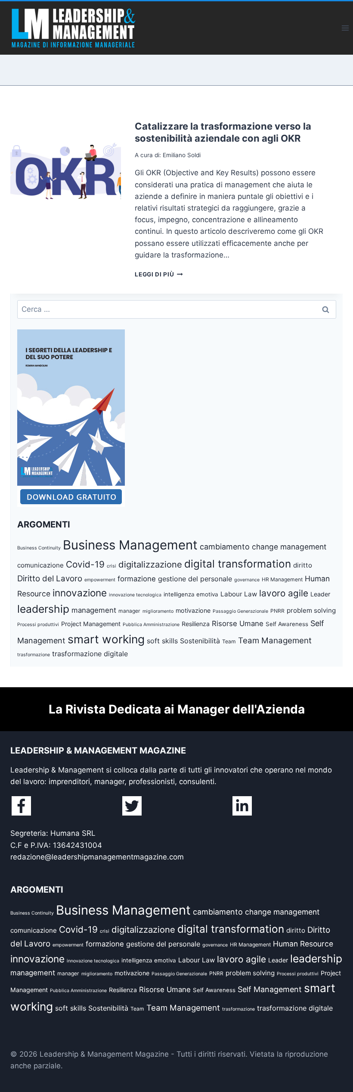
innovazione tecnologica (135, 595)
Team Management (275, 640)
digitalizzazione (150, 564)
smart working (106, 639)
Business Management (130, 544)
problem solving (311, 610)
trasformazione (33, 655)
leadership (43, 608)
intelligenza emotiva (191, 594)
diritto (302, 565)
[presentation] (65, 175)
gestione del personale (195, 578)
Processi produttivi (38, 624)
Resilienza (196, 623)
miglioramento (157, 611)
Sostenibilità (200, 640)
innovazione (80, 593)
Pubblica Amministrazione (151, 624)
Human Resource (303, 943)
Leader (320, 594)
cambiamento (225, 546)
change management (289, 546)
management (93, 610)
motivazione (193, 610)
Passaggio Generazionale (240, 611)
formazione (137, 578)
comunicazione (40, 565)
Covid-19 (85, 564)
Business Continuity (39, 548)
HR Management (282, 579)
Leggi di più (159, 274)
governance (247, 580)
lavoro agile (283, 593)
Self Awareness (287, 623)
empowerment (99, 580)
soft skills (162, 640)
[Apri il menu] (345, 27)
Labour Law (238, 594)
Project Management (91, 623)
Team (229, 641)
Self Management (270, 989)
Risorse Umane (237, 623)
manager (129, 611)
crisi (111, 566)
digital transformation (237, 563)
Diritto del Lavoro (49, 578)
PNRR (277, 611)
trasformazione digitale (90, 653)
